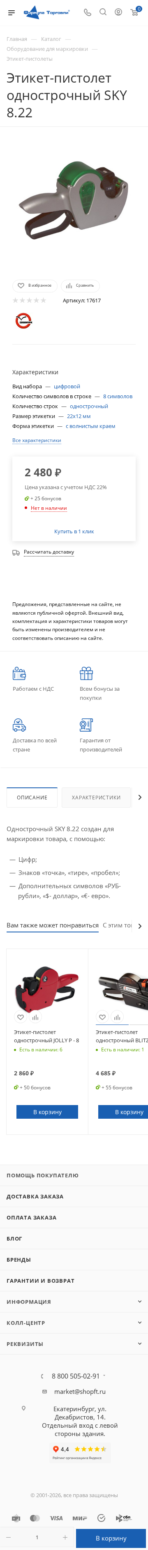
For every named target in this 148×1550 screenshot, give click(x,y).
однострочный (89, 406)
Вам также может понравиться (53, 925)
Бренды (19, 1259)
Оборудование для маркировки (47, 48)
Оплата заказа (31, 1217)
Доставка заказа (35, 1196)
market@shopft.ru (80, 1391)
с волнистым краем (91, 426)
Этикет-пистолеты (30, 58)
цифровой (67, 386)
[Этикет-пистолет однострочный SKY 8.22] (74, 202)
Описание (32, 797)
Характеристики (96, 797)
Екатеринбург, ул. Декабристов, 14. (79, 1413)
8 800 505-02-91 (76, 1376)
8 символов (117, 396)
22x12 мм (79, 416)
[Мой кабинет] (118, 13)
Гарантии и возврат (40, 1280)
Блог (14, 1238)
